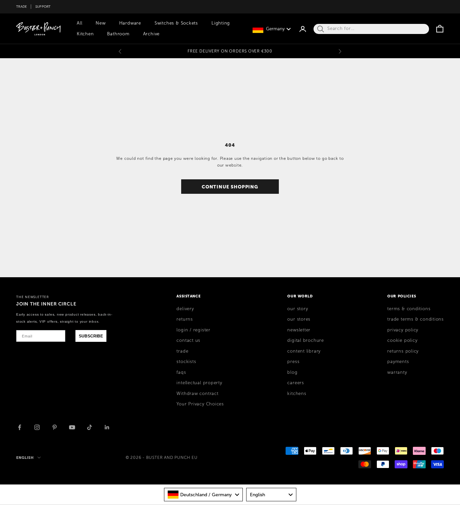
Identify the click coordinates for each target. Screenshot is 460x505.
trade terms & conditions (415, 319)
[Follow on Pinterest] (54, 427)
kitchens (296, 393)
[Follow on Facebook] (19, 427)
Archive (151, 34)
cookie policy (402, 340)
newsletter (298, 330)
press (293, 361)
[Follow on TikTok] (89, 427)
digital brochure (305, 340)
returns (184, 319)
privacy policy (402, 330)
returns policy (403, 351)
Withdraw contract (197, 393)
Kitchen (85, 34)
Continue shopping (230, 186)
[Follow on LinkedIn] (107, 427)
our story (297, 308)
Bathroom (118, 34)
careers (295, 383)
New (100, 23)
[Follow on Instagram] (37, 427)
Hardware (130, 23)
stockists (186, 361)
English (25, 458)
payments (398, 361)
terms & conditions (408, 308)
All (79, 23)
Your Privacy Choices (200, 404)
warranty (397, 372)
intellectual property (199, 383)
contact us (188, 340)
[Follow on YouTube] (72, 427)
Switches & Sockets (176, 23)
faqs (181, 372)
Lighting (220, 23)
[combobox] (203, 494)
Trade (21, 6)
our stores (298, 319)
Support (43, 6)
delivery (185, 308)
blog (292, 372)
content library (304, 351)
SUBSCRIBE (91, 336)
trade (182, 351)
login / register (193, 330)
